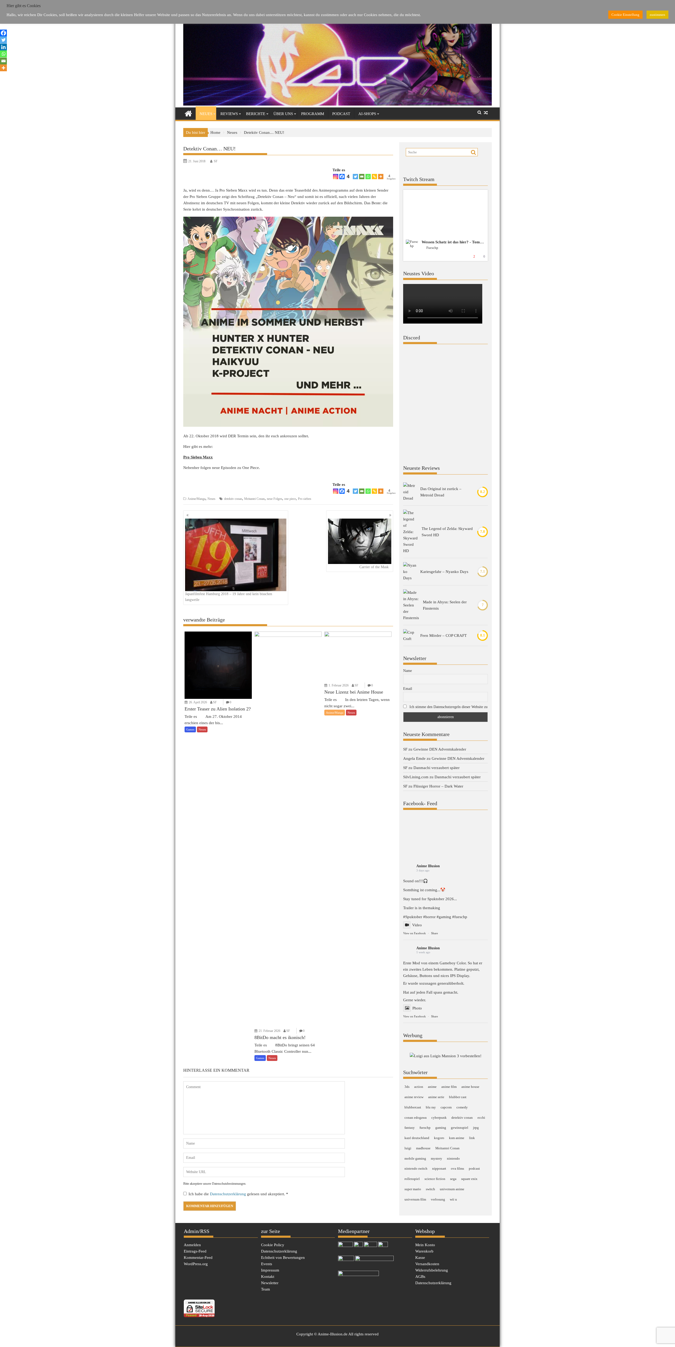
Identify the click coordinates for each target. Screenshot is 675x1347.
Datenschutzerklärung (228, 1194)
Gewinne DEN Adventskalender (439, 749)
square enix (469, 1179)
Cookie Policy (272, 1245)
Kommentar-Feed (198, 1257)
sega (453, 1179)
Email (407, 689)
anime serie (436, 1097)
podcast (474, 1168)
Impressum (270, 1270)
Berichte (255, 114)
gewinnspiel (459, 1128)
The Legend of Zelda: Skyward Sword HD (447, 532)
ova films (457, 1168)
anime (432, 1087)
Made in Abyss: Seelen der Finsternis (445, 605)
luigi (407, 1148)
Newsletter (269, 1283)
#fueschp (459, 917)
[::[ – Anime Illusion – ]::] (337, 104)
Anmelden (192, 1245)
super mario (412, 1189)
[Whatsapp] (368, 176)
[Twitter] (355, 176)
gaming (440, 1128)
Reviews (229, 114)
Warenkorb (424, 1251)
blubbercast (412, 1107)
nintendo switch (415, 1168)
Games (190, 729)
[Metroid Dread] (409, 491)
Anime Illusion (428, 866)
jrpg (476, 1128)
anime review (413, 1097)
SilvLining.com (415, 777)
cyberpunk (439, 1118)
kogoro (439, 1138)
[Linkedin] (3, 47)
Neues (206, 114)
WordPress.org (196, 1264)
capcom (446, 1107)
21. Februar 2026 (269, 1031)
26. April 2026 (198, 702)
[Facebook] (3, 33)
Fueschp (432, 248)
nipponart (439, 1168)
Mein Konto (425, 1245)
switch (430, 1189)
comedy (462, 1107)
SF (216, 161)
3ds (406, 1087)
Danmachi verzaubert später (436, 768)
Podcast (341, 114)
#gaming (444, 917)
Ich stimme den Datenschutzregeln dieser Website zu (448, 707)
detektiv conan (233, 499)
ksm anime (456, 1138)
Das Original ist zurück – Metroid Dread (440, 492)
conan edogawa (415, 1118)
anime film (449, 1087)
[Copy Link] (374, 176)
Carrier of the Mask (374, 567)
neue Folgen (274, 499)
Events (266, 1264)
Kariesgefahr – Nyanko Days (444, 572)
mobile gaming (415, 1158)
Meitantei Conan (254, 499)
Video (417, 925)
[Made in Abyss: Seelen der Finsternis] (411, 605)
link (472, 1138)
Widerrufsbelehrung (431, 1270)
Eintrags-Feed (195, 1251)
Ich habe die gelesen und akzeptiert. (238, 1194)
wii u (453, 1199)
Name (407, 671)
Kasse (420, 1257)
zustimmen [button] (657, 15)
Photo (417, 1008)
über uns (283, 114)
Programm (312, 114)
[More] (380, 176)
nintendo (453, 1158)
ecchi (481, 1118)
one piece (290, 499)
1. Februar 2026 (339, 685)
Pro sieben (304, 499)
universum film (415, 1199)
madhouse (423, 1148)
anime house (470, 1087)
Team (265, 1289)
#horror (429, 917)
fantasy (409, 1128)
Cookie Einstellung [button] (625, 15)
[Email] (361, 176)
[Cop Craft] (409, 635)
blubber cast (457, 1097)
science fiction (435, 1179)
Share (434, 933)
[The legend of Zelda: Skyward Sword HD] (410, 532)
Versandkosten (427, 1264)
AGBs (420, 1276)
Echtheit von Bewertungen (283, 1257)
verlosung (438, 1199)
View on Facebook (414, 933)
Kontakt (267, 1276)
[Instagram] (335, 176)
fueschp (425, 1128)
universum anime (452, 1189)
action (418, 1087)
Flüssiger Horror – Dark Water (438, 786)
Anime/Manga (196, 499)
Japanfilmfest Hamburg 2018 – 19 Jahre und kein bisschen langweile (228, 597)
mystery (436, 1158)
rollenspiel (412, 1179)
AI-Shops (367, 114)
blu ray (431, 1107)
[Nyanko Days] (409, 571)
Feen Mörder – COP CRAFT (443, 635)
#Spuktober (412, 917)
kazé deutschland (416, 1138)
